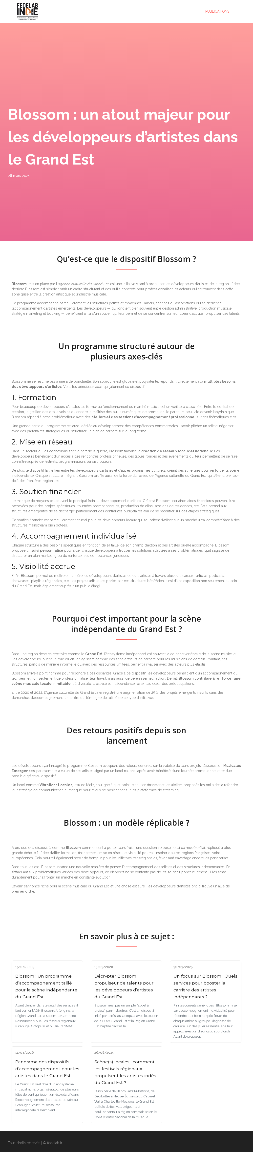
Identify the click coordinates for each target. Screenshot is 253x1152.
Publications (217, 11)
